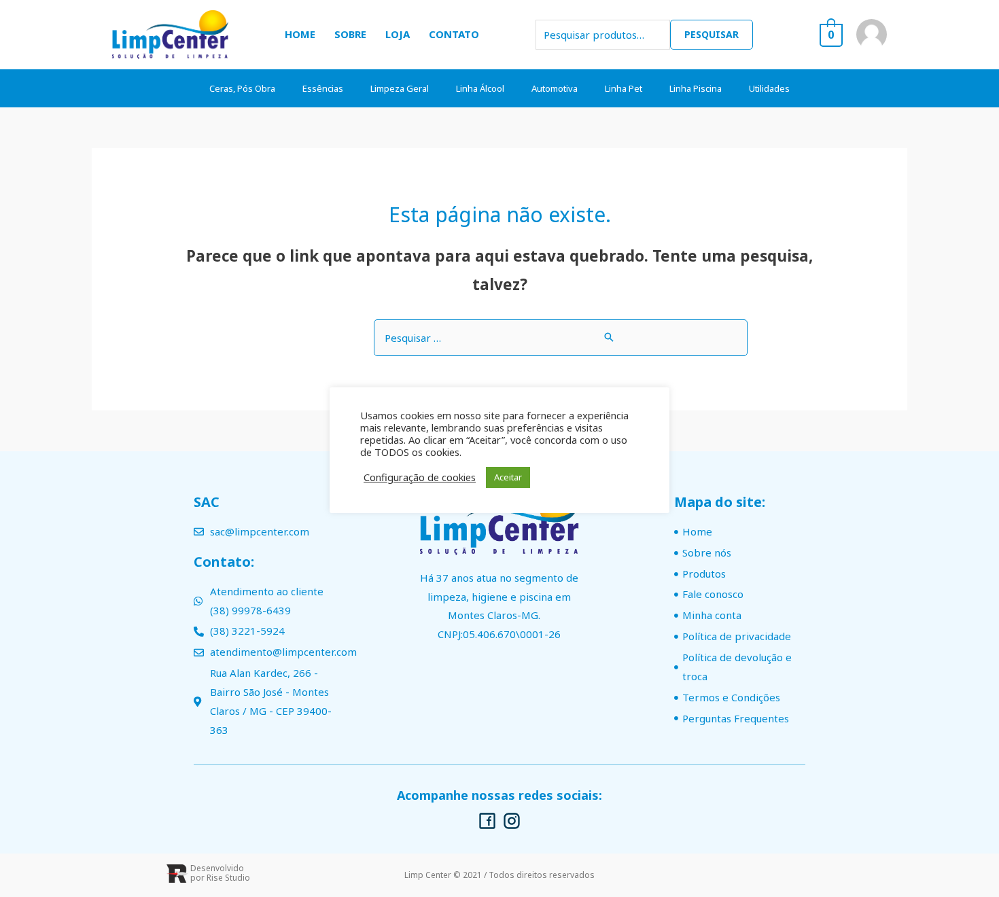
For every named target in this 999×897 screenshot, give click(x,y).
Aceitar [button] (508, 477)
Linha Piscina (695, 88)
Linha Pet (623, 88)
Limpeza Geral (399, 88)
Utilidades (769, 88)
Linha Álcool (480, 88)
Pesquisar (711, 34)
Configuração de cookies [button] (420, 477)
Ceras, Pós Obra (242, 88)
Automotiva (554, 88)
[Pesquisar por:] (561, 338)
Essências (322, 88)
